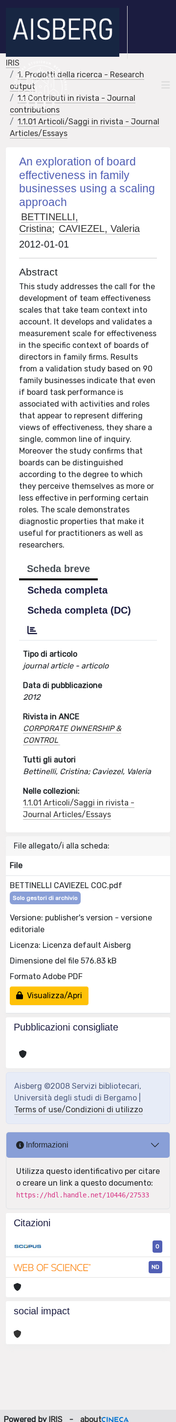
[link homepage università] (40, 85)
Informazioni (46, 1145)
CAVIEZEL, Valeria (99, 228)
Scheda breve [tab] (58, 568)
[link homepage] (67, 32)
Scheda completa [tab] (67, 590)
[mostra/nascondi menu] (165, 85)
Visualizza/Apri (52, 995)
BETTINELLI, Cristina (48, 222)
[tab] (32, 630)
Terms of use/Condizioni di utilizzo (78, 1109)
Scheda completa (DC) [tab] (79, 610)
